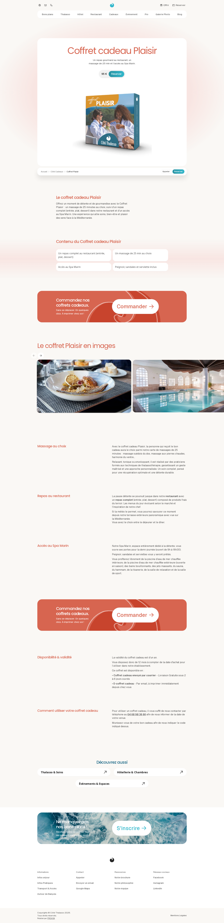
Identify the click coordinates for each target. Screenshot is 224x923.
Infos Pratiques (45, 883)
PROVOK (51, 918)
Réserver (116, 74)
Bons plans (47, 14)
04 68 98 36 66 (136, 714)
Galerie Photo (163, 14)
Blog (179, 14)
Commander (132, 306)
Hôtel (80, 14)
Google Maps (83, 888)
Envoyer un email (85, 883)
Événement (131, 14)
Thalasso (65, 14)
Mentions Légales (179, 915)
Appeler (166, 171)
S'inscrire (128, 828)
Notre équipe (121, 888)
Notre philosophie (124, 883)
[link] (73, 171)
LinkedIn (157, 888)
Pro (146, 14)
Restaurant (96, 14)
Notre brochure (122, 877)
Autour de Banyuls (46, 894)
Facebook (158, 877)
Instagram (158, 883)
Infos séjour (43, 877)
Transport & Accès (47, 888)
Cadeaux (113, 14)
